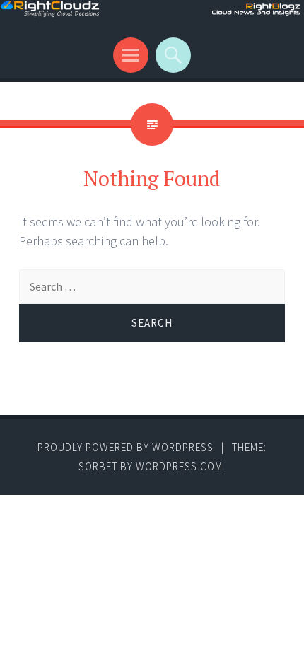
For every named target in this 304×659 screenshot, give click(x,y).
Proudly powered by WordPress (125, 447)
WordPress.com (179, 466)
